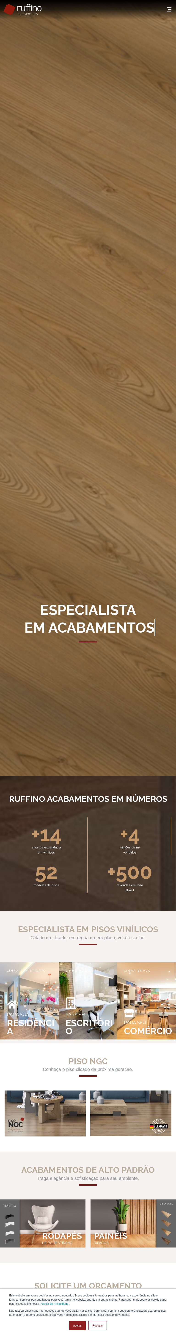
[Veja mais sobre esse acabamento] (45, 1114)
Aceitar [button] (77, 1325)
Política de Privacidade (54, 1303)
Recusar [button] (97, 1325)
